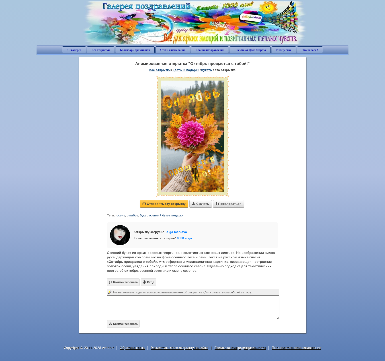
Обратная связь (132, 348)
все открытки (160, 70)
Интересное (283, 50)
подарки (177, 215)
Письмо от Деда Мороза (250, 50)
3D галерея (74, 50)
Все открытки (101, 50)
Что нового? (310, 50)
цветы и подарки (185, 70)
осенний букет (159, 215)
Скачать (200, 203)
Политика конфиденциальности (240, 348)
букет (143, 215)
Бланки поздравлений (210, 50)
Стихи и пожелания (172, 50)
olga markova (176, 232)
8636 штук (184, 238)
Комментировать (123, 324)
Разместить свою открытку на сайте (179, 348)
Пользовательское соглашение (296, 348)
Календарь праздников (135, 50)
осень (121, 215)
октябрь (132, 215)
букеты (207, 70)
